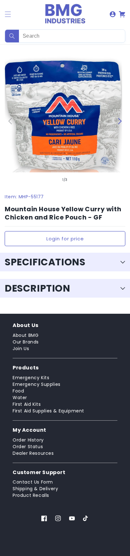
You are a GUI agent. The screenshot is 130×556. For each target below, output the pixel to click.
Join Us (21, 348)
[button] (8, 14)
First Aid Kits (27, 404)
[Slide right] (120, 121)
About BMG (25, 335)
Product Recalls (31, 495)
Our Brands (26, 342)
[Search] (12, 36)
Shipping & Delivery (35, 488)
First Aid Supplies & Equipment (48, 411)
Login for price (65, 238)
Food (18, 391)
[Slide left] (10, 121)
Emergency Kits (31, 377)
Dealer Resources (33, 453)
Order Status (28, 446)
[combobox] (65, 36)
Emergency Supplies (37, 384)
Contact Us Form (33, 482)
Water (20, 397)
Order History (28, 440)
